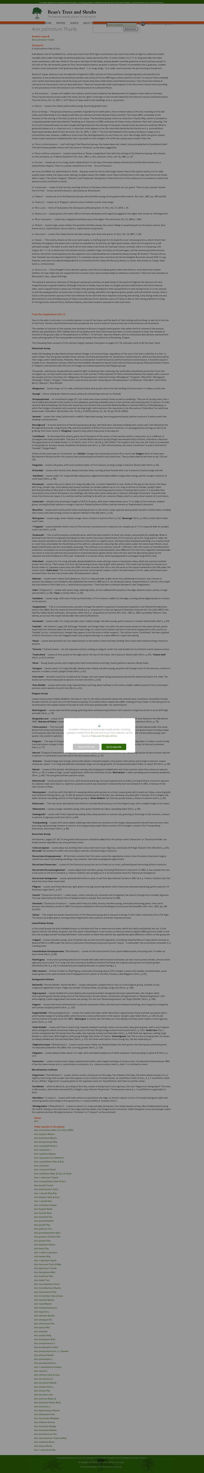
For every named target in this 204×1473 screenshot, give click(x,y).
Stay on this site (86, 747)
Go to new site (113, 747)
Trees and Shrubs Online (104, 736)
